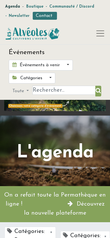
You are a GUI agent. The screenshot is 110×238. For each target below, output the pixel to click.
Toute (18, 91)
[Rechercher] (98, 91)
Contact (44, 16)
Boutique (34, 7)
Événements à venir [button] (39, 65)
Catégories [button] (31, 78)
